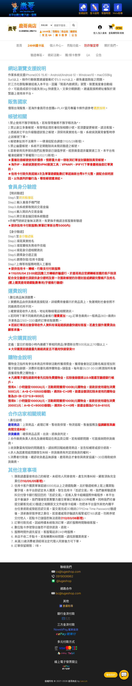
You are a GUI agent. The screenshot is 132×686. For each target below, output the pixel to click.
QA (88, 55)
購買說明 (99, 108)
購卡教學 (61, 35)
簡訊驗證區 (26, 197)
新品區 (64, 31)
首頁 (19, 45)
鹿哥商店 (28, 26)
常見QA (47, 35)
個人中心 (55, 45)
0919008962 (68, 576)
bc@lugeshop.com (68, 593)
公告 (74, 35)
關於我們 (110, 45)
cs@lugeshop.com (68, 571)
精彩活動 (53, 55)
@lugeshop (68, 581)
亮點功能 (73, 45)
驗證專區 (36, 55)
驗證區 (73, 31)
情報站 (55, 31)
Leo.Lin (83, 681)
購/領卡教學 (72, 55)
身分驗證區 (26, 236)
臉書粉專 (68, 605)
